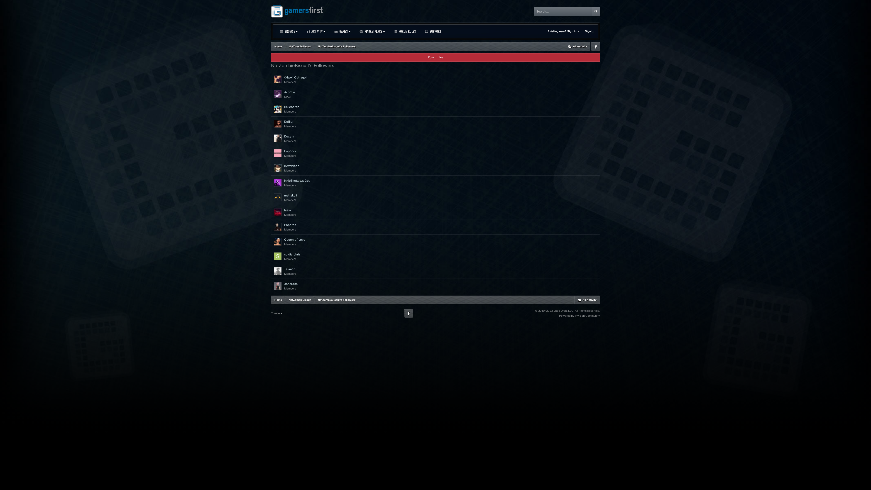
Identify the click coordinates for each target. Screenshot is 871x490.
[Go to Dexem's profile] (277, 138)
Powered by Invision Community (579, 315)
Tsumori (289, 269)
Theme (276, 313)
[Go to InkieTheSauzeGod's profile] (277, 182)
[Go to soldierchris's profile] (277, 256)
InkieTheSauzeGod (297, 180)
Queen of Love (294, 239)
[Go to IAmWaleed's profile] (277, 168)
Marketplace (373, 31)
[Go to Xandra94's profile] (277, 286)
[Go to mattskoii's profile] (277, 197)
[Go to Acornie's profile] (277, 94)
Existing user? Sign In (562, 31)
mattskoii (290, 195)
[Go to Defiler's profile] (277, 123)
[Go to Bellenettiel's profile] (277, 109)
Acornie (289, 92)
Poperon (290, 225)
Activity (317, 31)
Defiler (289, 121)
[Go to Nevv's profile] (277, 212)
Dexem (289, 136)
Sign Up (590, 31)
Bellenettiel (292, 107)
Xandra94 (291, 284)
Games (343, 31)
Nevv (287, 210)
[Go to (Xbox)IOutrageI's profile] (277, 79)
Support (435, 31)
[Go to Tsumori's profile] (277, 271)
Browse (289, 31)
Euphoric (290, 151)
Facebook (595, 46)
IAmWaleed (291, 166)
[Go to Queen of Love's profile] (277, 241)
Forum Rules (407, 31)
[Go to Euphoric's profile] (277, 153)
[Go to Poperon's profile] (277, 227)
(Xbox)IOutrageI (295, 77)
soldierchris (292, 254)
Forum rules (435, 57)
